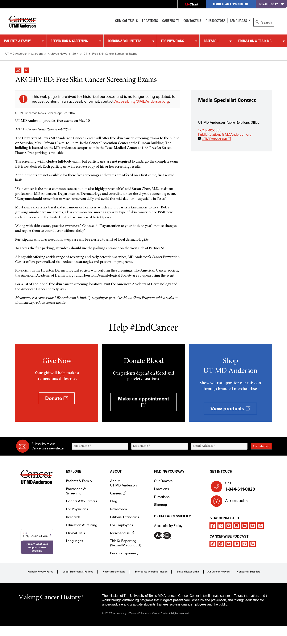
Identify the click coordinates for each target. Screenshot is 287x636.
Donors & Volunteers (124, 41)
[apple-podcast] (213, 544)
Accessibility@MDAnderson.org (141, 101)
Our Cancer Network (218, 571)
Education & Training (255, 41)
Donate (54, 398)
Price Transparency (124, 553)
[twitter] (221, 525)
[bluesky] (253, 525)
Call (240, 486)
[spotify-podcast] (221, 544)
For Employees (121, 525)
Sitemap (160, 505)
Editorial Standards (124, 517)
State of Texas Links (188, 571)
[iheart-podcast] (245, 544)
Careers (168, 21)
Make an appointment (143, 399)
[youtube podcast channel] (229, 544)
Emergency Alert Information (150, 571)
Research (211, 41)
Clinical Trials (126, 21)
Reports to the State (114, 571)
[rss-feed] (253, 544)
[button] (18, 69)
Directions (161, 497)
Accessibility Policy (168, 526)
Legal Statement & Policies (78, 571)
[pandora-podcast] (237, 544)
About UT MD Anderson (123, 483)
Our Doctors (215, 21)
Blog (113, 501)
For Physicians (172, 41)
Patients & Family (17, 41)
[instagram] (237, 525)
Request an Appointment (230, 4)
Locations (161, 489)
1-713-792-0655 (209, 130)
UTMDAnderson (216, 139)
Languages (238, 21)
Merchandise (120, 533)
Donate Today (268, 4)
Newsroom (118, 509)
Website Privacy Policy (40, 571)
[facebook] (213, 525)
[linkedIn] (245, 525)
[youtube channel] (229, 525)
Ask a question (236, 501)
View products (227, 408)
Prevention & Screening (69, 41)
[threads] (261, 525)
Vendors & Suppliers (248, 571)
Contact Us (192, 21)
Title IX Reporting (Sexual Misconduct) (125, 543)
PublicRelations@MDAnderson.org (224, 134)
